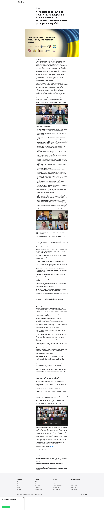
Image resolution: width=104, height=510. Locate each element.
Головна (19, 481)
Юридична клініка (38, 489)
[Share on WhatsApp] (42, 450)
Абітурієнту (60, 1)
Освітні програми (56, 483)
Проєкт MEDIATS (74, 487)
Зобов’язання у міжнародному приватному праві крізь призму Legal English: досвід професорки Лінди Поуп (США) (51, 467)
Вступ (54, 481)
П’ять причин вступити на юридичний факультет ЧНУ (50, 463)
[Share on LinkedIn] (40, 450)
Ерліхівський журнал (75, 489)
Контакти (84, 1)
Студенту (68, 1)
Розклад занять (56, 487)
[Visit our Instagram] (81, 494)
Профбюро (37, 487)
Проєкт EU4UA (74, 485)
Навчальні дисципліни (57, 485)
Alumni (18, 487)
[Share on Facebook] (37, 450)
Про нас (53, 1)
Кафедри (37, 481)
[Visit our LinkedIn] (86, 494)
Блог (79, 1)
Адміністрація (38, 483)
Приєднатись (5, 506)
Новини (74, 1)
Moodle (72, 481)
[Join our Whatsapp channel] (83, 494)
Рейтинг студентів (56, 489)
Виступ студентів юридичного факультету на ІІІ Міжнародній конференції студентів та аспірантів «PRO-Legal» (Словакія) (51, 459)
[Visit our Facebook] (79, 494)
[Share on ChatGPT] (45, 450)
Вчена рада (37, 485)
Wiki (71, 483)
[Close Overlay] (23, 498)
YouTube (51, 446)
